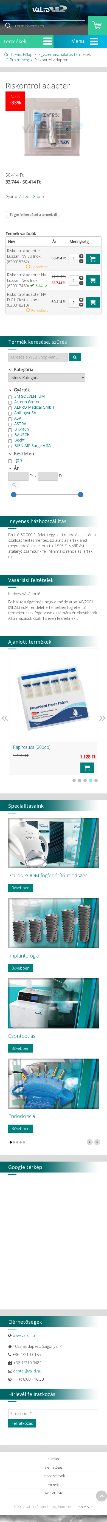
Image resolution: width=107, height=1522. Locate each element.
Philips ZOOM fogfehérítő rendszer (47, 875)
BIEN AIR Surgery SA (32, 445)
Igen (18, 460)
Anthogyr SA (25, 412)
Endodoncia (21, 1116)
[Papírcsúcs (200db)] (53, 698)
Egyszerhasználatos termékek (64, 54)
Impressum (85, 1506)
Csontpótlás (21, 1036)
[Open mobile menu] (47, 41)
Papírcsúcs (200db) (31, 747)
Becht (19, 440)
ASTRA (20, 423)
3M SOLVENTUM (29, 396)
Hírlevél (54, 1484)
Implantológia (23, 955)
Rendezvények (54, 1476)
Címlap (53, 1459)
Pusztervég (19, 59)
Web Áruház (53, 1493)
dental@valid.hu (27, 1371)
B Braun (21, 429)
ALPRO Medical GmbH (34, 407)
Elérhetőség (54, 1467)
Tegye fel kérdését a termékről (33, 214)
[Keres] (75, 357)
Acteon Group (31, 196)
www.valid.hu (24, 1335)
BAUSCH (22, 434)
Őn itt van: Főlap (18, 54)
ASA (17, 418)
